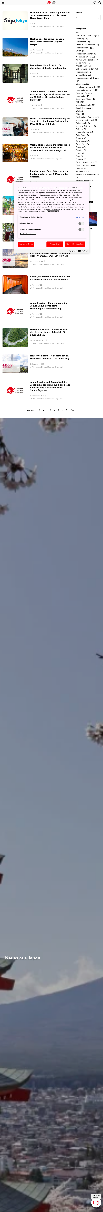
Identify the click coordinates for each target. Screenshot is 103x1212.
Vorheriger (31, 410)
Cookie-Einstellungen (28, 234)
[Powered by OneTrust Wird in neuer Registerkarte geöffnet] (78, 251)
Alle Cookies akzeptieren (75, 244)
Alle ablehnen (55, 244)
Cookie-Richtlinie (53, 212)
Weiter (73, 410)
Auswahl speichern (26, 244)
